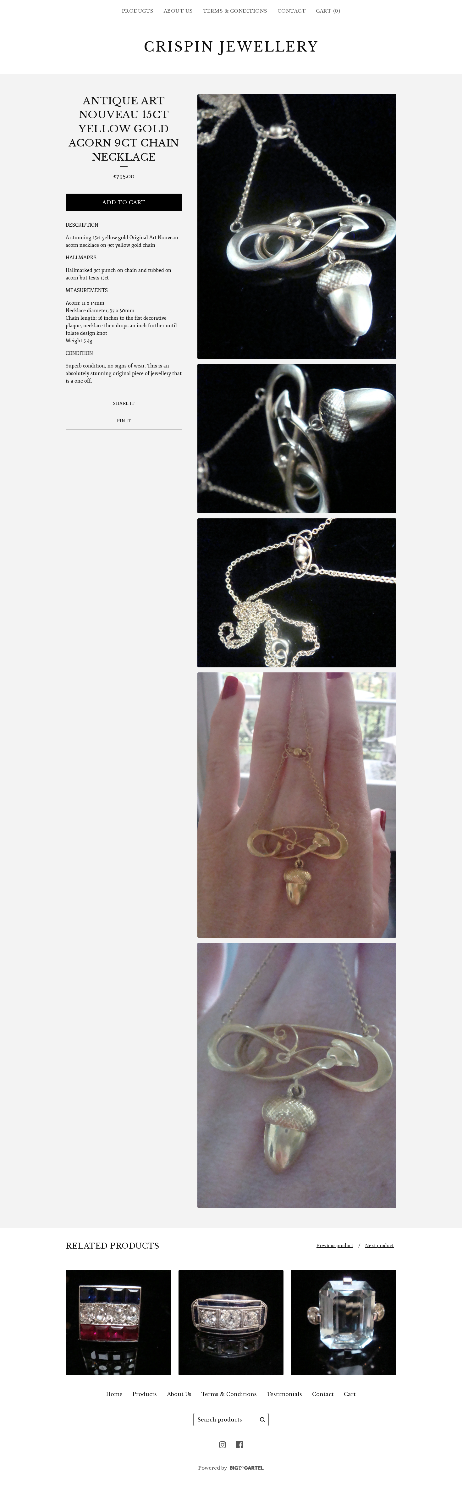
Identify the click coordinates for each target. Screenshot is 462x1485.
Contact (292, 11)
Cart (350, 1394)
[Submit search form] (262, 1419)
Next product (379, 1246)
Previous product (334, 1246)
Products (138, 11)
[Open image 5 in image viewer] (296, 1075)
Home (114, 1394)
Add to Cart (124, 202)
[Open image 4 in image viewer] (296, 805)
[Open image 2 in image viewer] (296, 438)
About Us (178, 11)
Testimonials (284, 1394)
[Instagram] (222, 1445)
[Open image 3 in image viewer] (296, 593)
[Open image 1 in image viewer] (296, 226)
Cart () (328, 11)
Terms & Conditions (235, 11)
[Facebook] (239, 1445)
